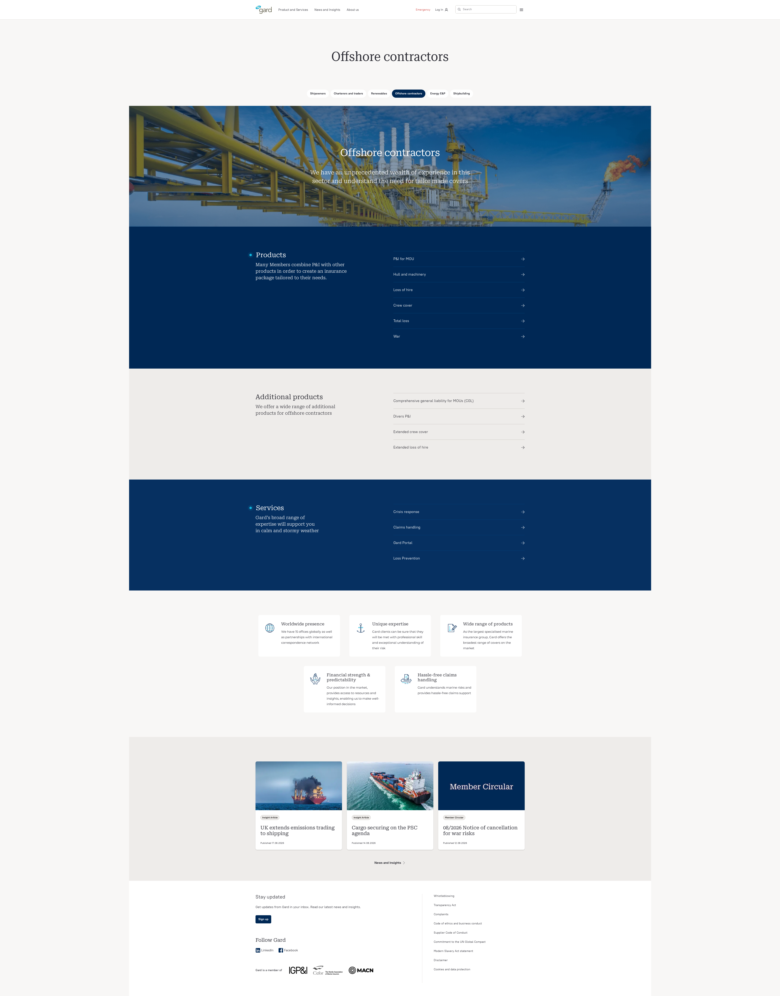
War (396, 336)
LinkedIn (267, 950)
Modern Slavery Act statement (453, 951)
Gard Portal (402, 543)
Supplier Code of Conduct (450, 932)
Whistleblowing (444, 896)
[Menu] (521, 10)
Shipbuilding (461, 93)
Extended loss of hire (410, 447)
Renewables (379, 93)
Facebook (291, 950)
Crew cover (402, 305)
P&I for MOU (403, 259)
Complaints (441, 914)
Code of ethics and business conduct (458, 923)
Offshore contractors (408, 93)
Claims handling (406, 527)
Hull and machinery (409, 274)
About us (353, 10)
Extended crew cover (410, 432)
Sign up (263, 919)
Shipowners (318, 93)
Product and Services (293, 10)
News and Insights (327, 10)
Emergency (423, 9)
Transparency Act (445, 905)
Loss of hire (403, 290)
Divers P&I (402, 416)
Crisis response (406, 512)
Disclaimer (441, 960)
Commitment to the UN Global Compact (460, 942)
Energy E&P (437, 93)
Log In (439, 9)
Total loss (401, 321)
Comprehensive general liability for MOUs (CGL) (433, 401)
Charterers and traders (348, 93)
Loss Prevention (406, 558)
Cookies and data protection (452, 969)
